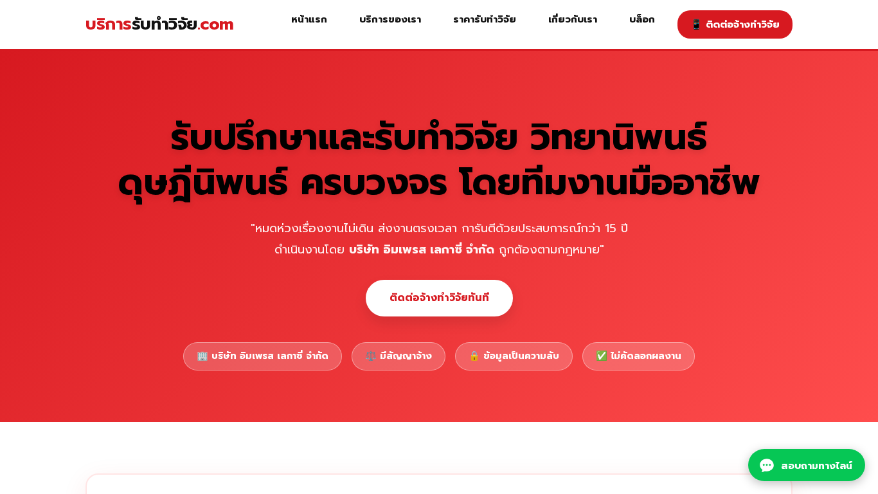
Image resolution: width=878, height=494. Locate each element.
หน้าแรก (309, 19)
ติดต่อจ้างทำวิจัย (735, 24)
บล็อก (642, 19)
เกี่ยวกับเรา (572, 19)
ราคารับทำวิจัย (484, 19)
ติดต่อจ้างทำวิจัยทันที (439, 298)
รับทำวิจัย (159, 24)
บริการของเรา (390, 19)
